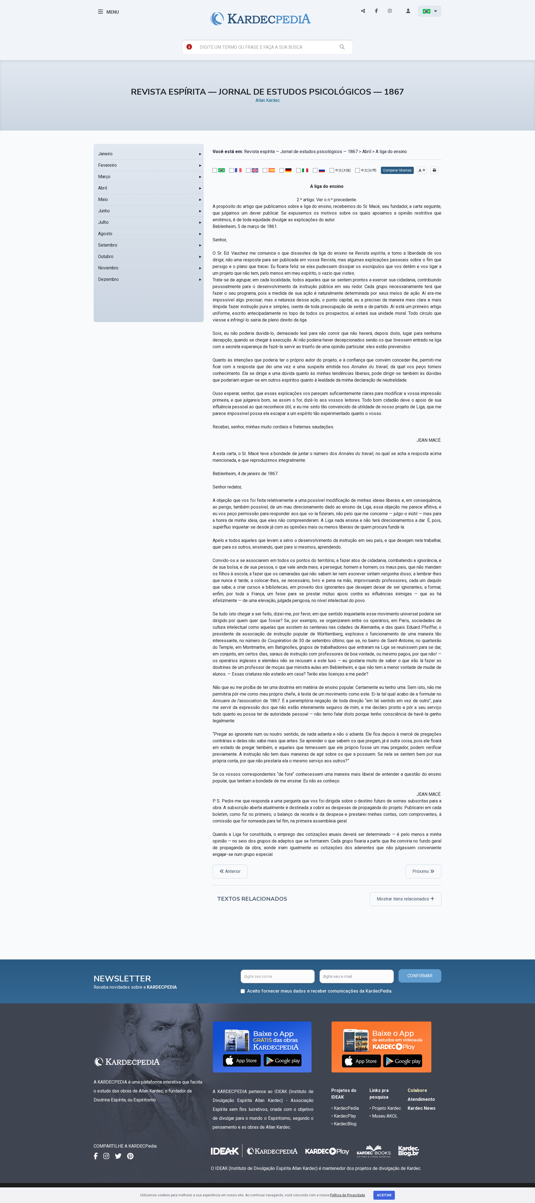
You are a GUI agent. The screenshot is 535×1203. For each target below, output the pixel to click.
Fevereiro (107, 165)
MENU (112, 12)
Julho (103, 222)
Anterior (232, 871)
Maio (103, 199)
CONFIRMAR (419, 975)
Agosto (105, 233)
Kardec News (422, 1108)
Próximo (421, 871)
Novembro (108, 268)
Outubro (105, 256)
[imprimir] (434, 170)
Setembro (107, 245)
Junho (104, 210)
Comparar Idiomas (397, 170)
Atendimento (421, 1099)
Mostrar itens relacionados (403, 899)
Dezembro (108, 279)
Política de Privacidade (347, 1195)
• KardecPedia (345, 1108)
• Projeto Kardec (385, 1108)
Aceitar (384, 1195)
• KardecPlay (343, 1116)
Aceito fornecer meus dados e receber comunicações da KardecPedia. (320, 991)
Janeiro (105, 153)
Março (104, 176)
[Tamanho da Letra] (422, 170)
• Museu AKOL (383, 1116)
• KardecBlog (343, 1123)
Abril (102, 188)
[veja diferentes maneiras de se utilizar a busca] (189, 47)
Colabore (417, 1090)
